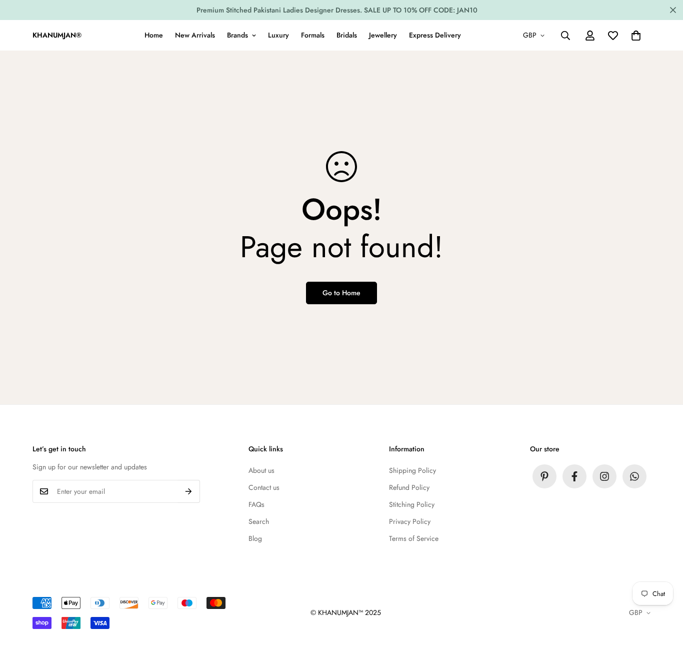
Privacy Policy (409, 521)
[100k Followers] (604, 476)
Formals (312, 35)
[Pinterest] (544, 476)
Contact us (264, 487)
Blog (255, 538)
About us (261, 470)
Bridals (346, 35)
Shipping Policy (412, 470)
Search (258, 521)
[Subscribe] (189, 491)
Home (153, 35)
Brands (237, 35)
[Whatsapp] (634, 476)
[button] (636, 35)
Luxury (278, 35)
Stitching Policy (411, 504)
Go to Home (341, 293)
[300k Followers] (574, 476)
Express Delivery (435, 35)
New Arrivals (195, 35)
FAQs (256, 504)
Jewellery (383, 35)
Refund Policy (409, 487)
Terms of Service (413, 538)
